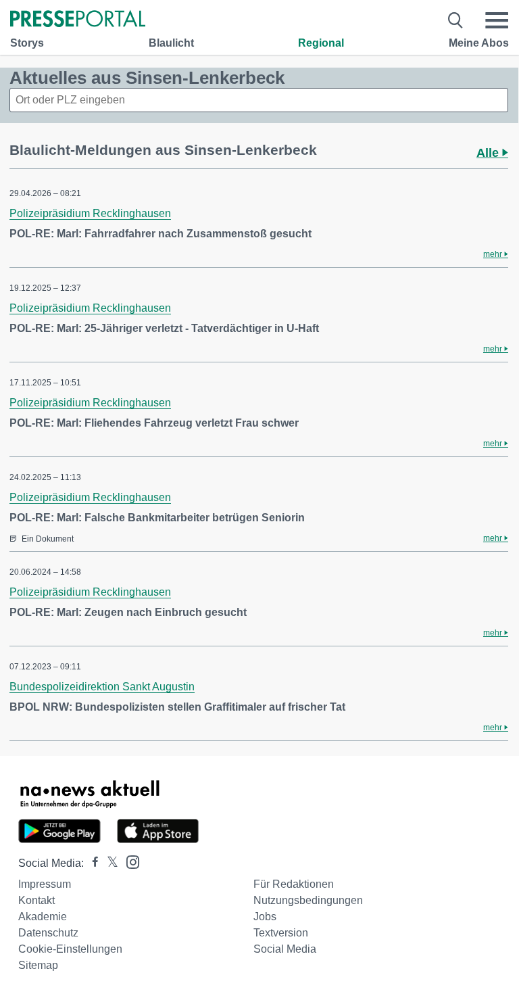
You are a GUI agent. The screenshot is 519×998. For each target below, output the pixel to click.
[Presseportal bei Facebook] (91, 863)
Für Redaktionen (293, 884)
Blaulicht (171, 43)
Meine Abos (479, 43)
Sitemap (38, 965)
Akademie (42, 916)
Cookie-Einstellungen (70, 949)
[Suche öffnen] (455, 20)
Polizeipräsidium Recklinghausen (90, 213)
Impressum (44, 884)
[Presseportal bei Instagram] (128, 861)
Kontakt (36, 900)
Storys (27, 43)
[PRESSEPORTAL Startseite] (77, 20)
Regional (321, 43)
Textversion (280, 932)
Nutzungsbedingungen (308, 900)
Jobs (264, 916)
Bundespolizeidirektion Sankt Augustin (102, 686)
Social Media (284, 949)
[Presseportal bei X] (108, 863)
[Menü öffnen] (497, 20)
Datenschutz (48, 932)
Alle (489, 153)
